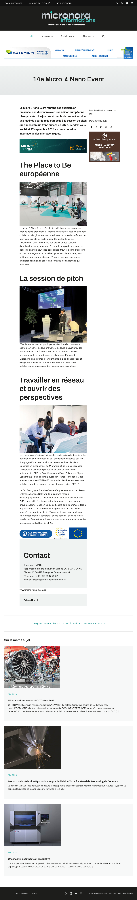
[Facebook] (91, 127)
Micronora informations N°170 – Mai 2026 (31, 700)
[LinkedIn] (101, 127)
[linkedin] (132, 3)
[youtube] (127, 3)
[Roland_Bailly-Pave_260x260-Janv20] (104, 133)
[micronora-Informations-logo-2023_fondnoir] (68, 12)
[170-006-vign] (32, 727)
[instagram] (122, 3)
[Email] (110, 127)
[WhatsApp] (106, 127)
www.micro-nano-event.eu (33, 590)
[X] (96, 127)
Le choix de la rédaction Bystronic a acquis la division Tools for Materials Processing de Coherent (63, 781)
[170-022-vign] (32, 805)
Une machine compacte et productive (29, 859)
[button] (104, 36)
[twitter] (117, 3)
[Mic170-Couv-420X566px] (32, 647)
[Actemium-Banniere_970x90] (68, 48)
